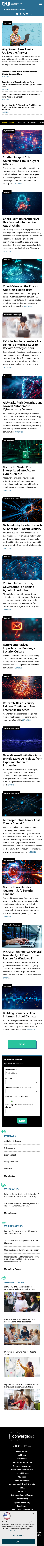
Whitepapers (13, 1226)
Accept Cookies (18, 1542)
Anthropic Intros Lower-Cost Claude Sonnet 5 (21, 821)
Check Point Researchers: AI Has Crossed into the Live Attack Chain (21, 222)
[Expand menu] (41, 4)
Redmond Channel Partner (22, 1495)
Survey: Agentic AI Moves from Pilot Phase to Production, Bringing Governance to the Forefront (21, 107)
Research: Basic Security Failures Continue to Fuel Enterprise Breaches (19, 706)
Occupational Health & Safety (22, 1484)
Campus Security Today (22, 1462)
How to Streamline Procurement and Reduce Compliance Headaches (19, 1320)
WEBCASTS (11, 1189)
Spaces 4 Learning (22, 1502)
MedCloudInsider (22, 1480)
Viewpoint (7, 23)
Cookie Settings (18, 1535)
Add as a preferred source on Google (14, 9)
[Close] (33, 1513)
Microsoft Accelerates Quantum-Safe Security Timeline (18, 890)
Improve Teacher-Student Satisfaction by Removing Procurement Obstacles (21, 1385)
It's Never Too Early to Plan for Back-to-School (20, 1353)
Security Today (22, 1498)
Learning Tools (10, 1154)
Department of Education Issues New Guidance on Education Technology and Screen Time (22, 84)
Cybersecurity (9, 131)
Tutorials (21, 123)
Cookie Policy (12, 1531)
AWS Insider (22, 1458)
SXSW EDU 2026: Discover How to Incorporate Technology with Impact (19, 1288)
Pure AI (22, 1487)
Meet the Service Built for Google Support (21, 1250)
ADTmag (22, 1455)
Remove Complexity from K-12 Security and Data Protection (20, 1232)
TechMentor (22, 1506)
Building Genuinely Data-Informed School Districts (19, 1014)
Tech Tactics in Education (22, 1509)
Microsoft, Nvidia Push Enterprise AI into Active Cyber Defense (19, 470)
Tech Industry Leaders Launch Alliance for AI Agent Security (22, 527)
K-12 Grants (32, 123)
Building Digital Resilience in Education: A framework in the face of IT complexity (21, 1195)
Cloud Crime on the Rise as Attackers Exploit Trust (20, 288)
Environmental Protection (22, 1469)
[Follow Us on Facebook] (21, 13)
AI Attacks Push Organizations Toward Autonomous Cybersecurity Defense (22, 405)
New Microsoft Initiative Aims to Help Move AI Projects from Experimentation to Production (22, 760)
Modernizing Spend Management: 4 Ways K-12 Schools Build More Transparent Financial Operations (21, 1259)
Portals (10, 1136)
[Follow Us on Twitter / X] (24, 14)
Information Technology (12, 314)
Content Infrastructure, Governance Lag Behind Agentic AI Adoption (18, 586)
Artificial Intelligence (11, 499)
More (22, 1044)
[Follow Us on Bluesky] (17, 14)
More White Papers (12, 1269)
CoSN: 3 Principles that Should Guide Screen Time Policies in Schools (21, 95)
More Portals (9, 1176)
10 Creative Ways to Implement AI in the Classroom (21, 1241)
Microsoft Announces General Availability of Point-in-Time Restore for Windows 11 (22, 954)
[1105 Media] (22, 1446)
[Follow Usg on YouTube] (27, 14)
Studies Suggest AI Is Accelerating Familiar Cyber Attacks (21, 160)
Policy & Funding (11, 1161)
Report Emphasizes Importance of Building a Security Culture (19, 647)
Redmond (22, 1491)
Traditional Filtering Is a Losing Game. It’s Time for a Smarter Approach (21, 1204)
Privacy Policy (23, 1096)
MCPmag (22, 1476)
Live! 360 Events (22, 1473)
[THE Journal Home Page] (12, 4)
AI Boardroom (22, 1451)
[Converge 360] (22, 1436)
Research (7, 192)
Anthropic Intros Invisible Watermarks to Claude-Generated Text (19, 72)
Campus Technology (22, 1466)
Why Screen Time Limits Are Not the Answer (17, 50)
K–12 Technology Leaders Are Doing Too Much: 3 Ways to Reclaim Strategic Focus (22, 344)
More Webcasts (10, 1213)
